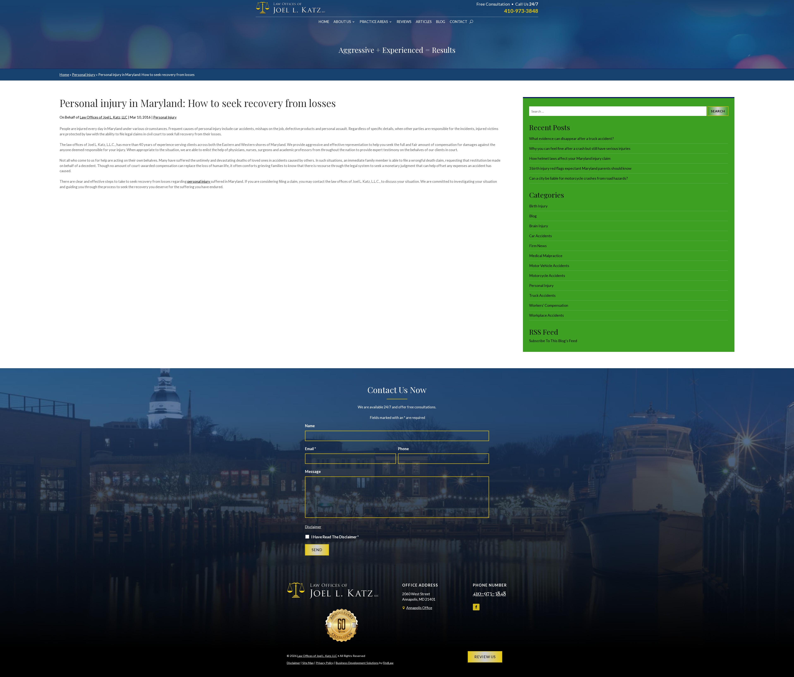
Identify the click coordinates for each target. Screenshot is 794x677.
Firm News (538, 245)
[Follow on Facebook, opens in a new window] (476, 607)
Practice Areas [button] (374, 22)
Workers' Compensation (548, 305)
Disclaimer (313, 527)
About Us (342, 22)
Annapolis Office (419, 608)
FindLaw (388, 663)
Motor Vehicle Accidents (549, 265)
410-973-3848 (521, 11)
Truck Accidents (542, 295)
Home (324, 22)
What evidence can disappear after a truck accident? (571, 138)
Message (313, 471)
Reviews (404, 22)
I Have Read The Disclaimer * (335, 537)
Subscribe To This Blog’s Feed (553, 340)
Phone (403, 448)
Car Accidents (540, 235)
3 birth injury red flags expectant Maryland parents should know (580, 168)
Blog (440, 22)
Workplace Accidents (546, 315)
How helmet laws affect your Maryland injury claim (569, 158)
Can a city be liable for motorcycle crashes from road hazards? (578, 178)
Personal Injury (165, 117)
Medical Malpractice (545, 255)
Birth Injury (538, 206)
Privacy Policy (325, 663)
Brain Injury (538, 226)
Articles (424, 22)
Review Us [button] (485, 656)
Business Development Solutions (357, 663)
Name (310, 425)
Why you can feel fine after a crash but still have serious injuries (579, 148)
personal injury (199, 181)
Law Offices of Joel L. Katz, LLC (103, 117)
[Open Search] (471, 21)
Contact (458, 22)
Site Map (308, 663)
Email (310, 448)
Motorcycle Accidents (547, 275)
